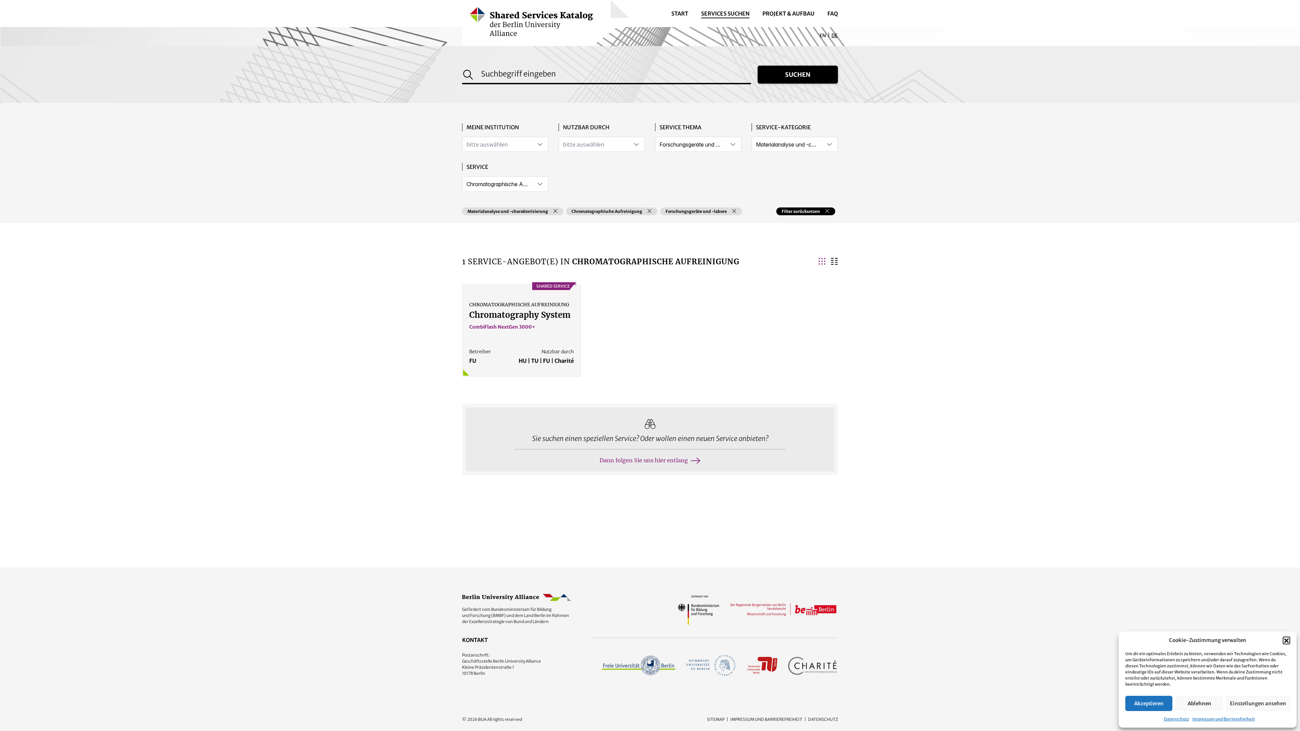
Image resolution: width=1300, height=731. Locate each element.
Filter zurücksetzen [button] (801, 211)
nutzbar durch (586, 127)
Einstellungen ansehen (1258, 703)
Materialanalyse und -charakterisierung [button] (508, 211)
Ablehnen (1199, 703)
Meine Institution (493, 127)
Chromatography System (519, 315)
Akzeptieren (1149, 703)
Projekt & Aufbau (788, 13)
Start (679, 13)
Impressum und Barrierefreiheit (1223, 719)
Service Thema (680, 127)
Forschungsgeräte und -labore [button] (696, 211)
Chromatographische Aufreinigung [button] (606, 211)
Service (477, 166)
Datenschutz (1176, 719)
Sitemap (715, 719)
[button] (1286, 640)
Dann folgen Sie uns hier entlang (644, 460)
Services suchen (725, 13)
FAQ (832, 13)
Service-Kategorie (783, 127)
